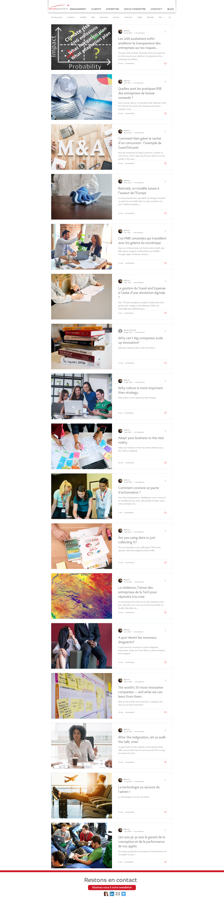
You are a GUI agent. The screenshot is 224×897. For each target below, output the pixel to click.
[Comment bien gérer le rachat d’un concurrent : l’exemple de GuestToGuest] (81, 147)
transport (71, 17)
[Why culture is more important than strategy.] (81, 396)
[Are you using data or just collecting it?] (81, 546)
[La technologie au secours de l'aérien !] (81, 795)
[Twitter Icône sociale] (123, 894)
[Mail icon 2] (118, 894)
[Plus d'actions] (166, 31)
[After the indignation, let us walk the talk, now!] (81, 746)
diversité (150, 17)
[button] (169, 17)
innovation (104, 17)
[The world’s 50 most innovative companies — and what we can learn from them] (81, 696)
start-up (116, 17)
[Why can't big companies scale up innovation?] (81, 346)
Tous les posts (56, 17)
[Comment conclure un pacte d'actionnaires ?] (81, 496)
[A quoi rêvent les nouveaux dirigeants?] (81, 646)
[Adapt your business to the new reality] (81, 446)
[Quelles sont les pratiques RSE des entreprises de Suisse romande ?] (81, 97)
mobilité (83, 17)
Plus (160, 17)
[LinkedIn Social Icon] (112, 894)
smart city (128, 17)
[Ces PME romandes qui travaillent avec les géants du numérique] (81, 246)
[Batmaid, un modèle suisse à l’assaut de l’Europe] (81, 197)
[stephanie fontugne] (106, 894)
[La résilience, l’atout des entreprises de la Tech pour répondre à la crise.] (81, 596)
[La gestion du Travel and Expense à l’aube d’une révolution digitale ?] (81, 296)
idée (93, 17)
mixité (139, 17)
